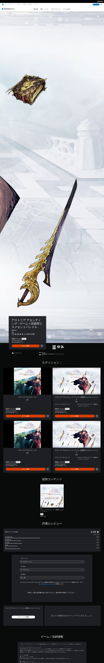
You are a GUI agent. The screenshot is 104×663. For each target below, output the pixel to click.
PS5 (10, 4)
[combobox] (52, 561)
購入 (6, 4)
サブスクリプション (56, 9)
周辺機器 (24, 4)
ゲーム (14, 4)
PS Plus (19, 4)
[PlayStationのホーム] (2, 4)
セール (46, 9)
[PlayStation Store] (8, 9)
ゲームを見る (66, 9)
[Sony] (100, 2)
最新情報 (30, 4)
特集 (41, 9)
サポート (36, 4)
